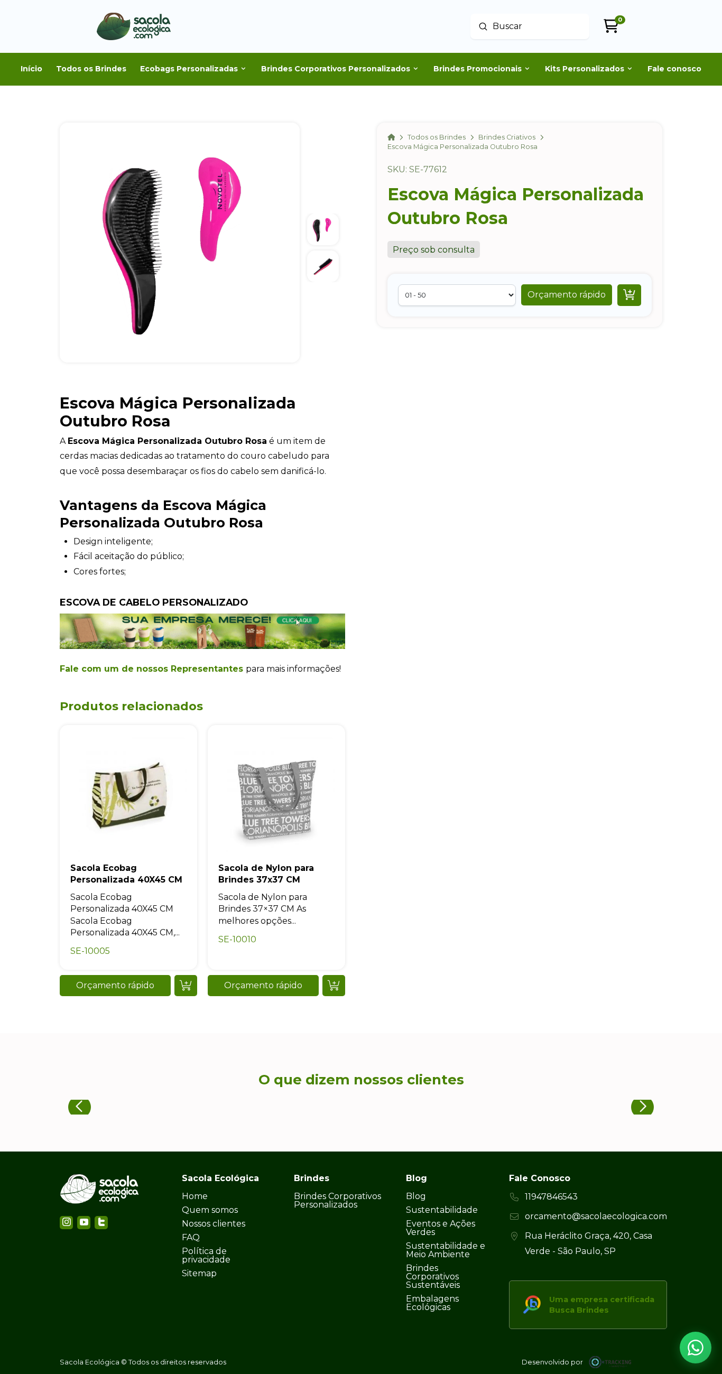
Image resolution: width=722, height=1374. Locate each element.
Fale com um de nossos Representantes (151, 669)
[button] (566, 294)
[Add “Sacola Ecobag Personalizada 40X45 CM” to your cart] (185, 985)
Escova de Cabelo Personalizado (154, 602)
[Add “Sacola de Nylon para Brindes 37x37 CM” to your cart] (333, 985)
